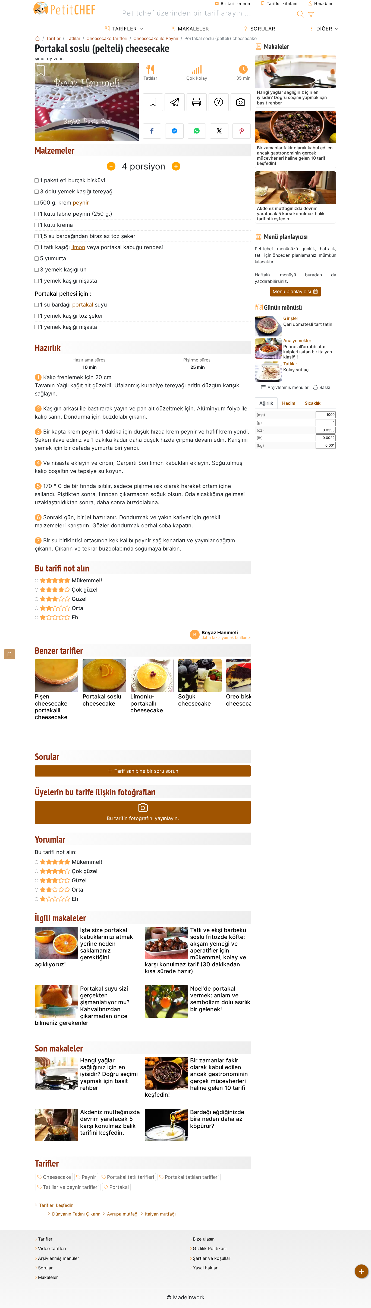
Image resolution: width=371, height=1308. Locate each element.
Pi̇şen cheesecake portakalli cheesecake (51, 707)
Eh (74, 617)
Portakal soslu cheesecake (102, 700)
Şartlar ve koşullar (211, 1258)
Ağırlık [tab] (266, 403)
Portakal (119, 1187)
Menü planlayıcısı (292, 291)
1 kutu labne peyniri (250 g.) (76, 214)
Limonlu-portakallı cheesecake (146, 703)
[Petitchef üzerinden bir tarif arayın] (300, 13)
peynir (81, 202)
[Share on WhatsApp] (197, 131)
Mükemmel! (86, 580)
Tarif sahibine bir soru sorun (145, 771)
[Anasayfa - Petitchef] (37, 38)
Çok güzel (84, 589)
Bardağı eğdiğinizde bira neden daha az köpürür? (217, 1119)
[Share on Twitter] (219, 131)
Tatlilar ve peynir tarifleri (71, 1187)
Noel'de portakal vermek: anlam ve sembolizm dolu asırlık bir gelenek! (220, 999)
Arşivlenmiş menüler (287, 387)
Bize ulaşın (204, 1239)
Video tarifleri (52, 1248)
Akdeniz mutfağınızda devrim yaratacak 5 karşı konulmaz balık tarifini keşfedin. (110, 1122)
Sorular (262, 29)
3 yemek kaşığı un (63, 269)
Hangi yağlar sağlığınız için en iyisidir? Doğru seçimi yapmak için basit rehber (109, 1074)
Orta (76, 608)
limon (78, 247)
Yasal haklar (205, 1267)
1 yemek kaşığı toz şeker (71, 316)
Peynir (89, 1177)
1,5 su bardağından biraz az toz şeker (87, 236)
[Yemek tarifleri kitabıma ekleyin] (153, 102)
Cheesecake (57, 1177)
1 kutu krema (56, 225)
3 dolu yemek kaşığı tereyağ (76, 191)
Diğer (323, 29)
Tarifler (124, 29)
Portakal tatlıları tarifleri (192, 1177)
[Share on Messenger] (174, 131)
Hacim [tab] (288, 403)
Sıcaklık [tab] (312, 403)
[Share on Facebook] (152, 131)
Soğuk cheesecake (194, 700)
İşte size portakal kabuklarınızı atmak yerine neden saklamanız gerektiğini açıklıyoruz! (84, 947)
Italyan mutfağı (160, 1214)
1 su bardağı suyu (73, 304)
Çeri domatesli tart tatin (307, 324)
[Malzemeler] (9, 654)
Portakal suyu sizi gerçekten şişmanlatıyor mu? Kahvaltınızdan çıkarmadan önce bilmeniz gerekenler (82, 1005)
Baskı (324, 387)
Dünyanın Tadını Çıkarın (76, 1214)
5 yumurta (53, 258)
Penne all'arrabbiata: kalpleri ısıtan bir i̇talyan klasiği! (307, 352)
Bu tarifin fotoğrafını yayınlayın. (143, 818)
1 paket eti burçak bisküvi (72, 180)
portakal (82, 304)
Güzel (78, 599)
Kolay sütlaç (296, 369)
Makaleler (192, 29)
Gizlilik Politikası (210, 1248)
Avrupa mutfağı (123, 1214)
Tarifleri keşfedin (56, 1205)
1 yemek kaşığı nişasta (68, 280)
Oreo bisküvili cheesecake (244, 700)
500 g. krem (64, 202)
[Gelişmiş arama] (311, 14)
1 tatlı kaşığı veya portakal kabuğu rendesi (101, 247)
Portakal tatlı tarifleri (130, 1177)
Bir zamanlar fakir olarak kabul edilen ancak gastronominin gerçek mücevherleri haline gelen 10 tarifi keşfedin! (196, 1077)
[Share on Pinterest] (241, 131)
